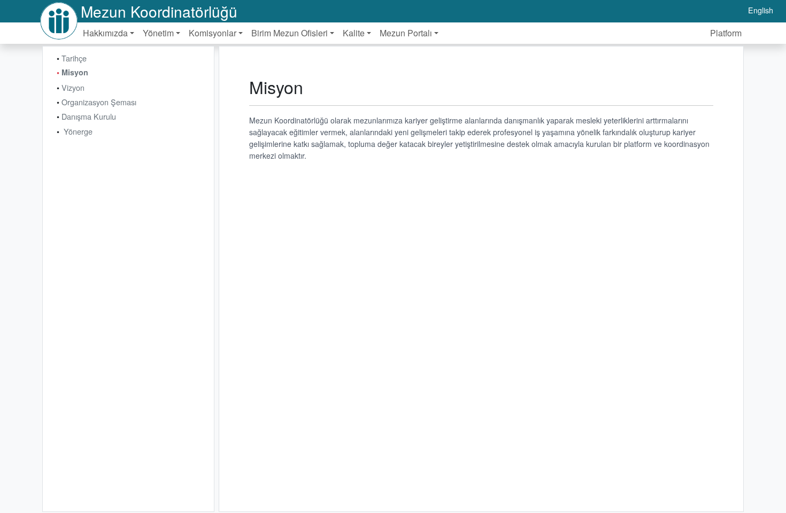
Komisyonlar (212, 33)
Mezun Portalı (406, 33)
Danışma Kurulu (88, 116)
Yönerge (78, 131)
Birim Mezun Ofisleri (289, 33)
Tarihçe (74, 58)
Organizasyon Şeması (98, 101)
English (760, 9)
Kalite (354, 33)
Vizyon (72, 87)
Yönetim (158, 33)
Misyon (74, 72)
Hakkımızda (105, 33)
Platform (726, 33)
